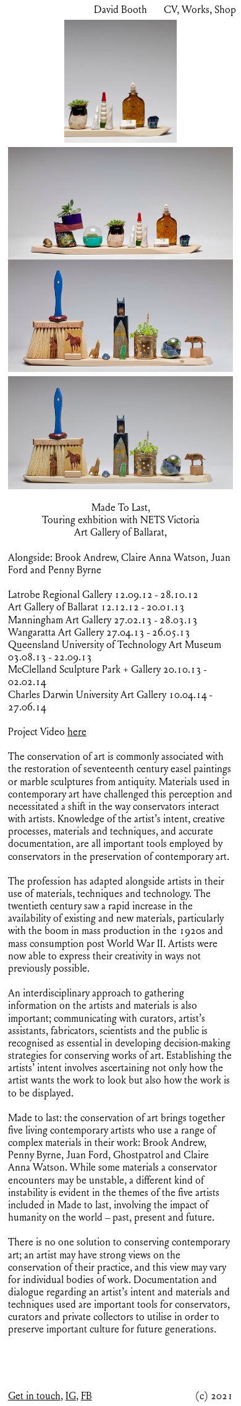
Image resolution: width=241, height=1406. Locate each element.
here (77, 732)
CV (170, 10)
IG (71, 1396)
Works (195, 10)
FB (86, 1396)
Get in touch (34, 1396)
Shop (225, 10)
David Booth (120, 10)
